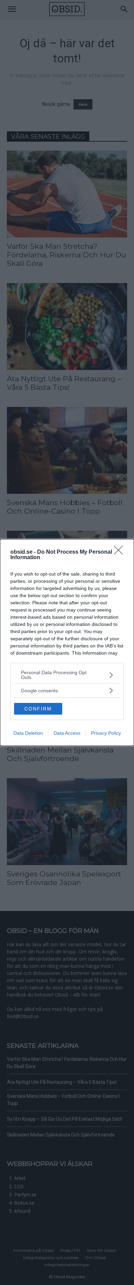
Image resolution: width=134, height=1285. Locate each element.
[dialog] (67, 642)
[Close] (120, 552)
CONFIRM (38, 708)
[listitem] (67, 675)
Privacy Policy (106, 733)
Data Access (67, 733)
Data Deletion (28, 733)
